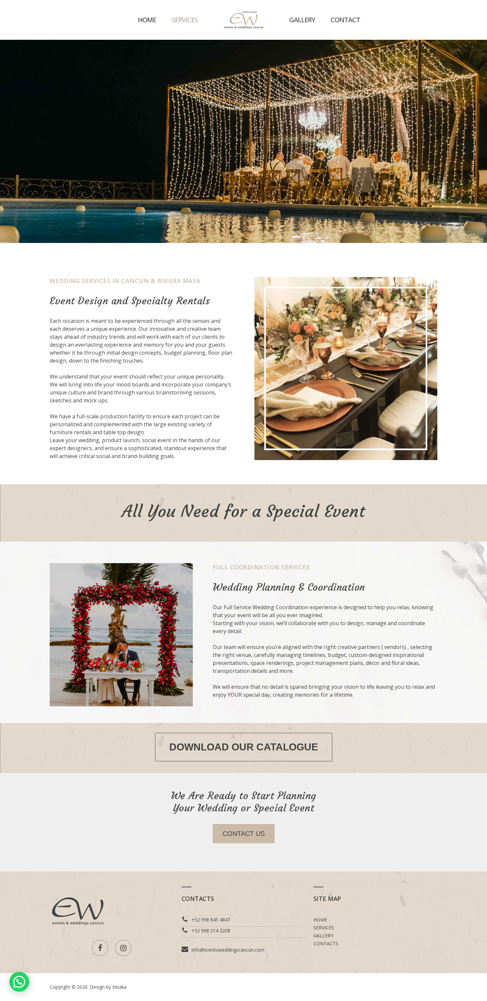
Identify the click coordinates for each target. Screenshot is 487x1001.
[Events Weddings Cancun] (243, 20)
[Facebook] (100, 948)
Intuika (119, 987)
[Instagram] (123, 948)
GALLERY (302, 19)
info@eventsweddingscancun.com (227, 950)
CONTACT (345, 19)
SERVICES (185, 19)
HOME (147, 19)
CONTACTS (325, 943)
